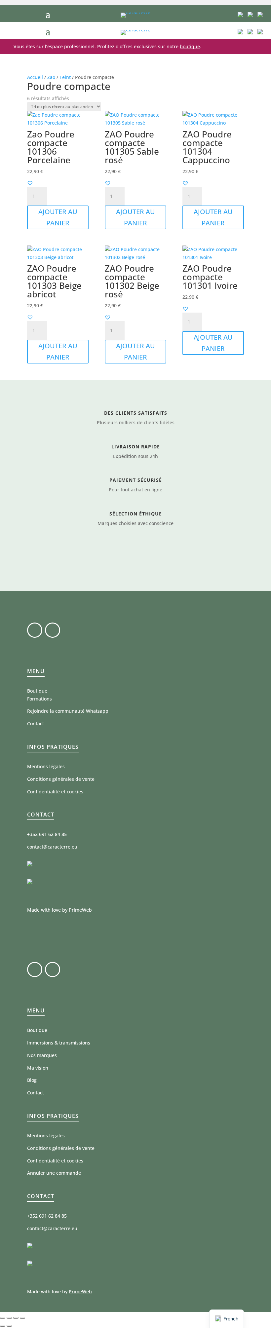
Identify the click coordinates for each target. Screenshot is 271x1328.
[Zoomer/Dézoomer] (2, 1318)
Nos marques (42, 1055)
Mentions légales (46, 766)
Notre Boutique (135, 554)
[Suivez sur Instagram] (52, 630)
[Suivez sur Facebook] (34, 630)
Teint (65, 77)
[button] (30, 183)
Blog (32, 1080)
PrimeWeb (80, 910)
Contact (35, 723)
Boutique (37, 691)
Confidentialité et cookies (55, 791)
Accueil (35, 77)
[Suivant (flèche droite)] (9, 1326)
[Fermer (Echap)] (22, 1318)
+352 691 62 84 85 (47, 834)
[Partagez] (16, 1318)
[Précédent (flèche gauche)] (2, 1326)
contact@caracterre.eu (52, 847)
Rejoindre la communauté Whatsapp (67, 711)
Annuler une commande (54, 1173)
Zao (51, 77)
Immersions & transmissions (58, 1043)
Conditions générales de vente (61, 779)
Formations (39, 699)
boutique (190, 46)
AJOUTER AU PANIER (57, 217)
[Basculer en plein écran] (9, 1318)
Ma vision (37, 1068)
